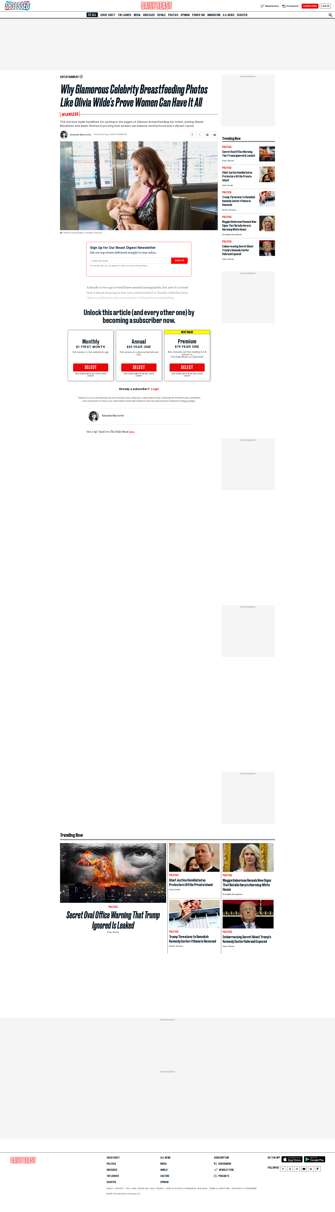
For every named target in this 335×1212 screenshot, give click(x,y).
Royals (161, 15)
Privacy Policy (142, 266)
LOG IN (325, 6)
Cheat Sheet (107, 15)
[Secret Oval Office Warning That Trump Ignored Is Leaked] (267, 160)
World (164, 1170)
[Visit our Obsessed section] (28, 6)
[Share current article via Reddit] (215, 135)
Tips (127, 1188)
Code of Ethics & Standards (181, 1188)
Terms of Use (127, 266)
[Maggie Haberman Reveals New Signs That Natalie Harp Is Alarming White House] (267, 230)
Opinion (185, 15)
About (110, 1188)
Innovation (213, 15)
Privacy (160, 1188)
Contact (119, 1188)
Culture (164, 1176)
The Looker (124, 15)
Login (155, 389)
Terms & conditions (219, 1188)
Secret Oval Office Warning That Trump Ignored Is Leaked (113, 920)
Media (137, 15)
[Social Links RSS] (311, 1169)
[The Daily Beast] (156, 6)
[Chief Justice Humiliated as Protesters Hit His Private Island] (267, 181)
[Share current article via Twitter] (200, 135)
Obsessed (149, 15)
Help (152, 1188)
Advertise (143, 1188)
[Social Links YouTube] (304, 1169)
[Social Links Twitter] (290, 1169)
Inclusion (202, 1188)
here (131, 431)
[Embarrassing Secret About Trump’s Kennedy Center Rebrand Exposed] (267, 255)
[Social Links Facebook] (283, 1169)
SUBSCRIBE (310, 6)
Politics (173, 15)
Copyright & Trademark (244, 1188)
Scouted (242, 15)
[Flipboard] (318, 1169)
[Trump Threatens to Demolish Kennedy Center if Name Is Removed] (267, 205)
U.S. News (228, 15)
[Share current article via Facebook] (192, 135)
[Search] (330, 15)
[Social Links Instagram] (297, 1169)
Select (91, 367)
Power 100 (198, 15)
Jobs (133, 1188)
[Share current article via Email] (207, 135)
